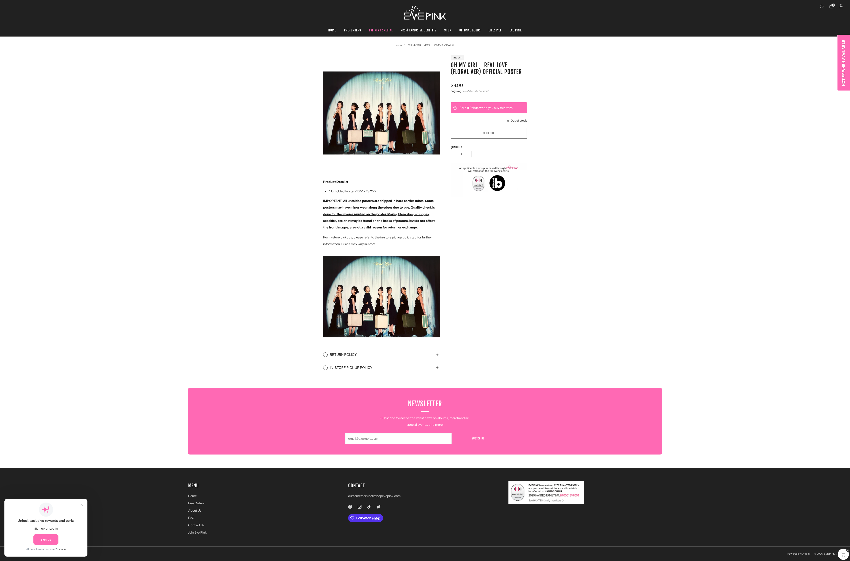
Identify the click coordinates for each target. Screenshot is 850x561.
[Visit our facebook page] (350, 506)
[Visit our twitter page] (378, 506)
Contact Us (196, 525)
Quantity (456, 147)
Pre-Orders (352, 30)
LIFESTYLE (495, 30)
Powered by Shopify (798, 553)
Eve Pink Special (381, 30)
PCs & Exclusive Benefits (418, 30)
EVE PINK (516, 30)
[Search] (821, 6)
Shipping (456, 91)
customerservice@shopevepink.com (374, 496)
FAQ (191, 518)
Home (332, 30)
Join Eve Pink (197, 532)
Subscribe (478, 438)
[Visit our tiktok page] (369, 506)
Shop (447, 30)
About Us (194, 511)
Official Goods (470, 30)
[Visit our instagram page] (359, 506)
